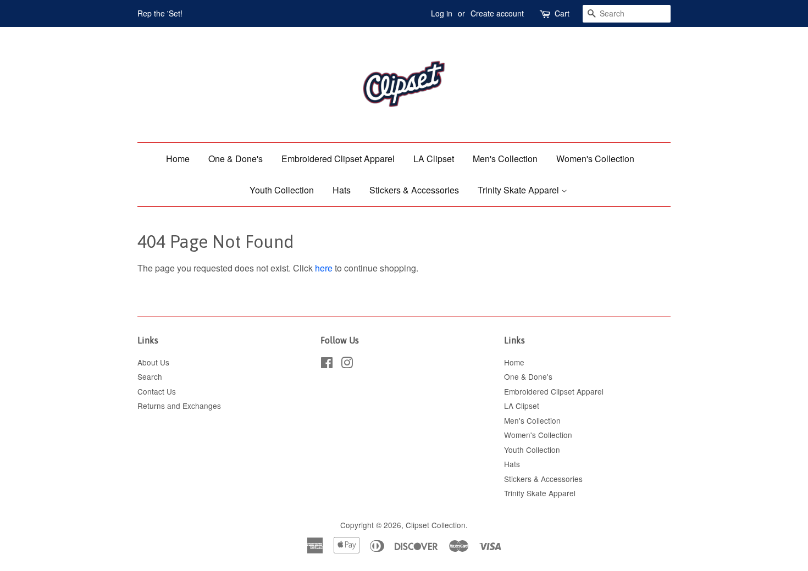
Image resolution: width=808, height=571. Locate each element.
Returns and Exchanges (179, 405)
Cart (562, 13)
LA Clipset (433, 158)
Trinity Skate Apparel (519, 190)
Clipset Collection (436, 524)
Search (149, 376)
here (324, 268)
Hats (342, 190)
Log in (441, 13)
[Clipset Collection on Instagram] (347, 364)
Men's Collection (505, 158)
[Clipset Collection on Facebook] (326, 364)
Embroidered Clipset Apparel (338, 158)
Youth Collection (282, 190)
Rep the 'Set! (159, 13)
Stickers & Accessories (414, 190)
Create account (497, 13)
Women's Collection (595, 158)
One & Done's (235, 158)
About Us (153, 362)
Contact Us (156, 391)
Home (178, 158)
